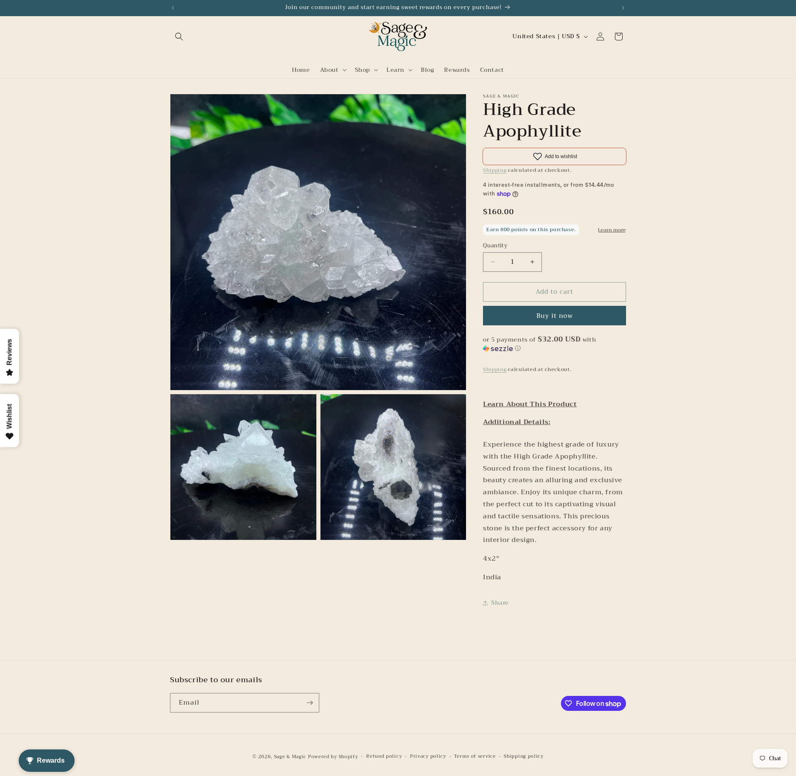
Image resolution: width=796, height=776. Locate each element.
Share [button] (500, 603)
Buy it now (554, 315)
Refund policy (384, 756)
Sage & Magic (290, 757)
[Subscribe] (310, 703)
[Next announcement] (623, 8)
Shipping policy (524, 756)
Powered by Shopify (333, 757)
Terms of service (474, 756)
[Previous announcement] (173, 8)
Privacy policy (428, 756)
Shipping (495, 170)
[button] (179, 36)
